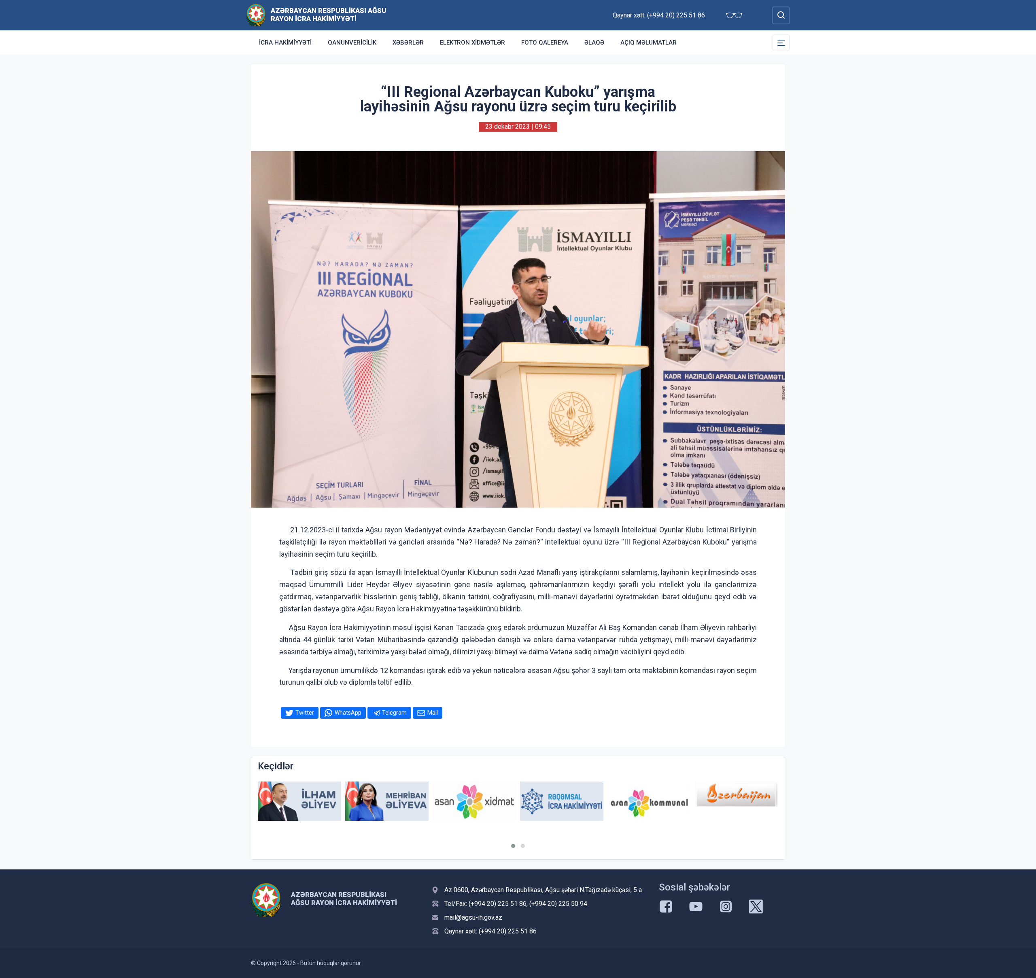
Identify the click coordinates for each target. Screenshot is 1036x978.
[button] (513, 846)
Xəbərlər (408, 42)
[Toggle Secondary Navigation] (781, 42)
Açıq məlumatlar (648, 42)
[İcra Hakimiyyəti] (256, 15)
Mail (432, 712)
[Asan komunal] (649, 801)
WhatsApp (348, 712)
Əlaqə (594, 42)
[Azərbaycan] (736, 794)
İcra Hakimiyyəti (285, 42)
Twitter (304, 712)
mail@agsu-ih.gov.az (473, 917)
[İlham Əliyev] (299, 801)
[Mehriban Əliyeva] (387, 801)
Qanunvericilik (352, 42)
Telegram (394, 712)
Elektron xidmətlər (472, 42)
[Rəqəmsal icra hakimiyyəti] (561, 801)
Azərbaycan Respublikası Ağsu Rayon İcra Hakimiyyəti (328, 14)
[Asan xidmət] (474, 801)
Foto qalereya (544, 42)
